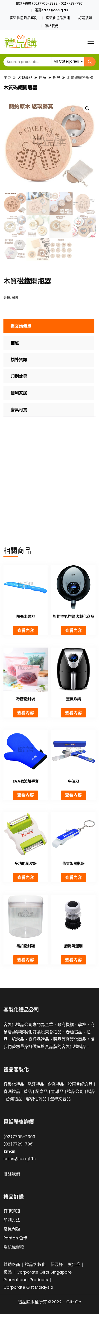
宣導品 (57, 1091)
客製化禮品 (13, 1084)
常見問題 (11, 1229)
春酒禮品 (11, 1091)
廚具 (15, 297)
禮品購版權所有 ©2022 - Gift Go (49, 1302)
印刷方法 (11, 1220)
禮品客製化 (35, 1264)
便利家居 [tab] (19, 393)
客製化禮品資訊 (58, 18)
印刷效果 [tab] (19, 376)
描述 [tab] (15, 343)
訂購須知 (85, 18)
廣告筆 (74, 1264)
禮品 (27, 1091)
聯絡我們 (51, 26)
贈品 (91, 1091)
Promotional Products (25, 1280)
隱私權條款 (13, 1247)
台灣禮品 (14, 1099)
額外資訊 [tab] (19, 360)
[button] (87, 108)
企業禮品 (56, 1084)
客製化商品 (36, 1099)
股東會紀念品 (80, 1084)
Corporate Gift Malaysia (28, 1287)
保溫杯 (56, 1264)
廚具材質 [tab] (19, 410)
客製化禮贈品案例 (23, 18)
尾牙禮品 (36, 1084)
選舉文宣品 (60, 1099)
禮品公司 (75, 1091)
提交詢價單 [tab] (21, 326)
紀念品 (41, 1091)
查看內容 (25, 630)
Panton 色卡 (15, 1238)
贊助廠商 (11, 1264)
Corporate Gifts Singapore (44, 1272)
